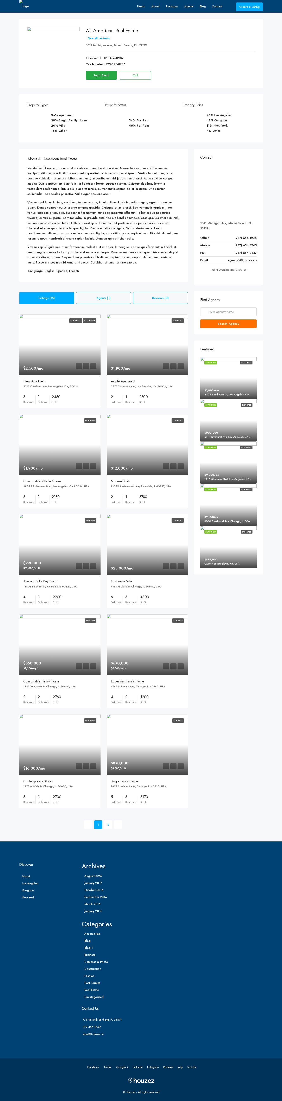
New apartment (34, 381)
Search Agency (228, 324)
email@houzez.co (93, 1034)
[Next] (118, 824)
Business (89, 955)
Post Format (92, 983)
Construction (92, 969)
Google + (122, 1067)
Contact (217, 6)
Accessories (92, 934)
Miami (26, 876)
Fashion (89, 976)
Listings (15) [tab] (46, 298)
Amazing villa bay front (39, 581)
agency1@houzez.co (242, 260)
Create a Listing (249, 7)
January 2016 (93, 911)
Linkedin (138, 1067)
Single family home (124, 781)
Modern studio (121, 481)
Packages (172, 6)
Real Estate (91, 990)
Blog (203, 6)
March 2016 (92, 904)
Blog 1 (88, 948)
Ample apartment (123, 381)
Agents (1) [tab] (103, 298)
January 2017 (93, 883)
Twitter (108, 1067)
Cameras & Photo (96, 962)
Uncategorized (94, 997)
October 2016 (93, 890)
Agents (188, 6)
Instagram (153, 1067)
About (155, 6)
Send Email (101, 75)
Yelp (180, 1067)
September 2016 (95, 897)
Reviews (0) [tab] (160, 298)
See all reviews (98, 38)
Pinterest (168, 1067)
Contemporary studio (38, 781)
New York (28, 897)
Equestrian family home (127, 681)
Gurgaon (28, 890)
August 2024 (93, 876)
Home (141, 6)
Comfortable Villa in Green (42, 481)
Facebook (93, 1067)
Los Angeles (30, 883)
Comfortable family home (41, 681)
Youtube (191, 1067)
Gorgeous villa (121, 581)
